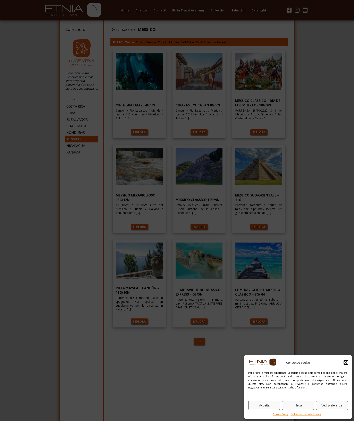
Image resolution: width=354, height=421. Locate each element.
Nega (298, 405)
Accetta (264, 405)
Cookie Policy (280, 414)
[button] (346, 362)
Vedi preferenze (331, 405)
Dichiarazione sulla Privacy (305, 414)
